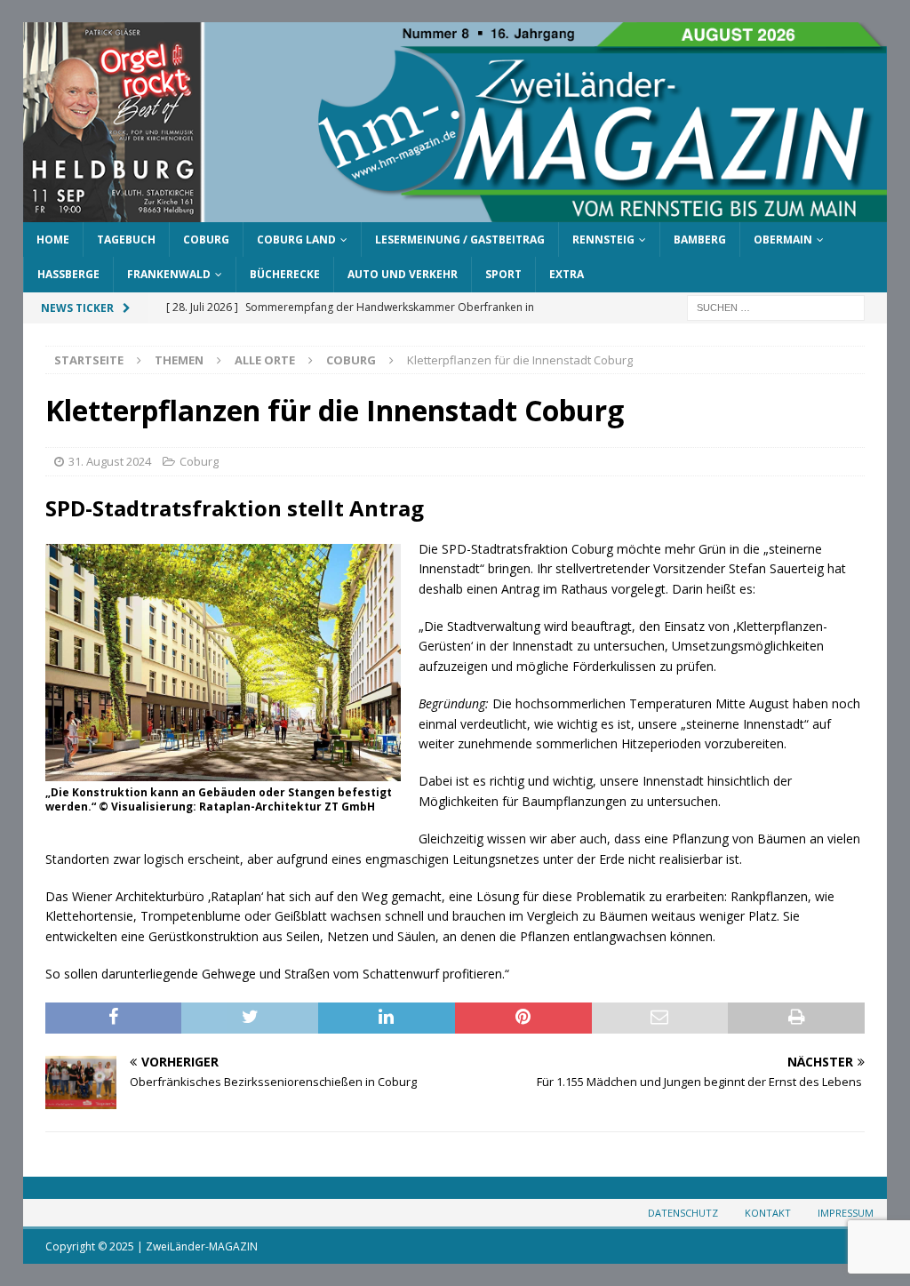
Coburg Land (296, 239)
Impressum (846, 1212)
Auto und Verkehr (402, 274)
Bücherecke (285, 274)
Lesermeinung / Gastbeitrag (460, 239)
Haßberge (68, 274)
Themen (179, 360)
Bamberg (700, 239)
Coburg (206, 239)
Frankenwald (169, 274)
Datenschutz (683, 1212)
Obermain (783, 239)
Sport (503, 274)
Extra (566, 274)
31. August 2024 (109, 461)
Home (52, 239)
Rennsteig (603, 239)
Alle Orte (265, 360)
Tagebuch (126, 239)
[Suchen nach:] (776, 306)
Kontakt (768, 1212)
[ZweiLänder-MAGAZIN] (455, 212)
